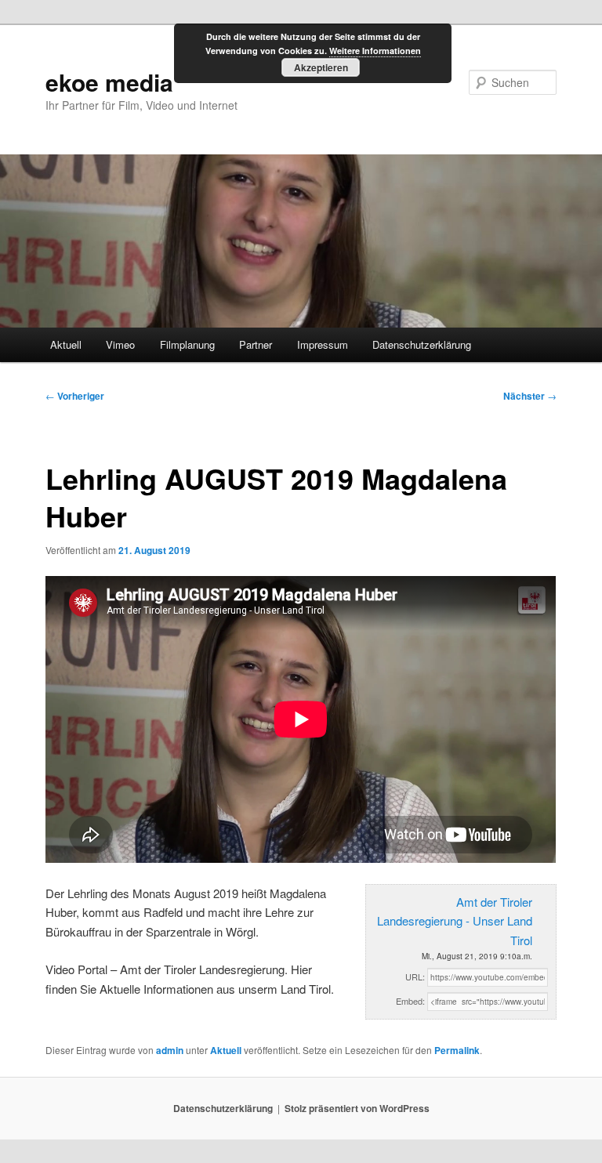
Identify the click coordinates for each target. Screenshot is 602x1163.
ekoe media (109, 82)
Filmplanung (187, 344)
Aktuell (66, 344)
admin (169, 1050)
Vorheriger (74, 396)
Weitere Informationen (375, 50)
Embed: (410, 1001)
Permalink (457, 1050)
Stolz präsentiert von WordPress (357, 1108)
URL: (415, 976)
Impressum (322, 344)
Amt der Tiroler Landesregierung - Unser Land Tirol (454, 920)
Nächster (530, 396)
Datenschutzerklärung (421, 344)
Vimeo (120, 344)
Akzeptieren (321, 67)
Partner (255, 344)
